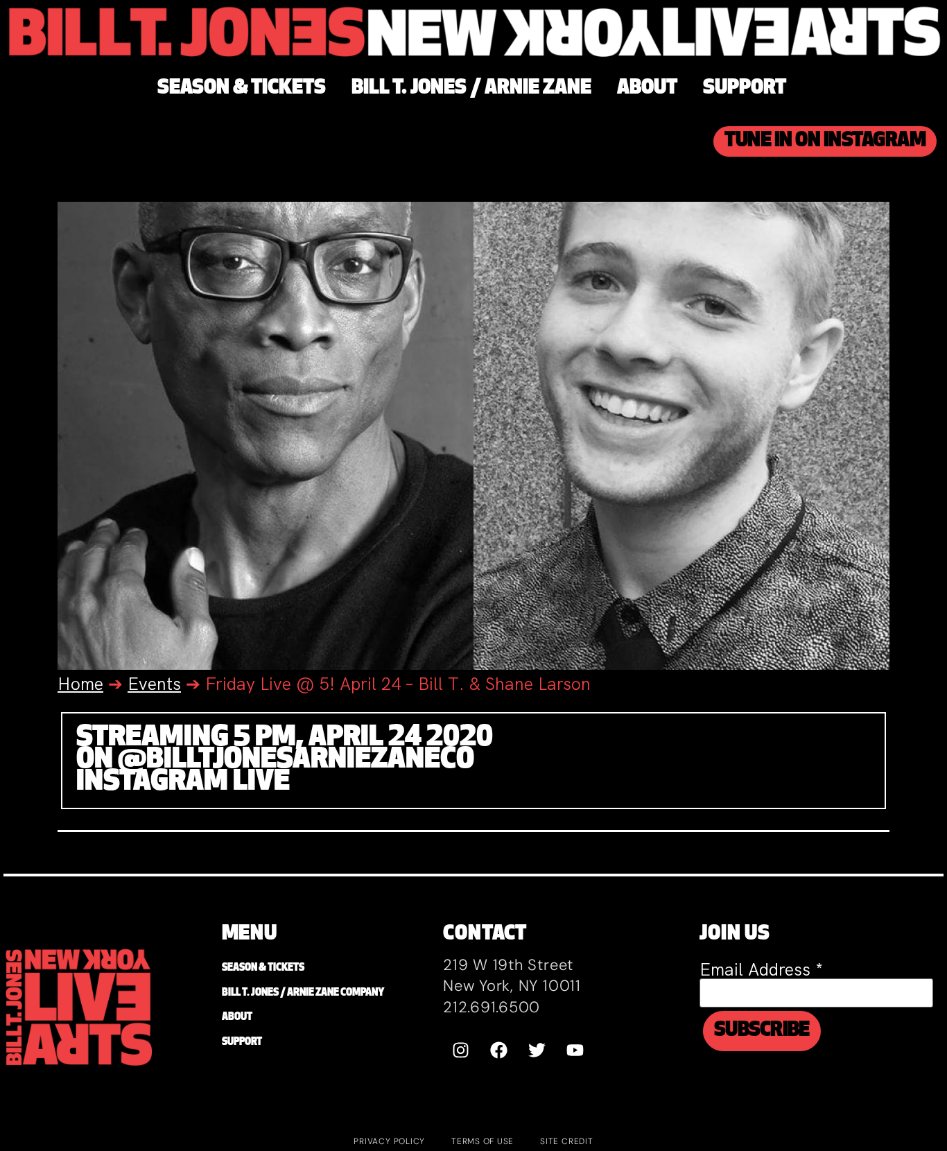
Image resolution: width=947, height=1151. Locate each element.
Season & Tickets (263, 968)
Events (154, 684)
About (237, 1017)
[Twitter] (536, 1050)
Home (80, 684)
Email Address (761, 969)
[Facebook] (498, 1050)
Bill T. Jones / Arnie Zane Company (303, 993)
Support (242, 1042)
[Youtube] (574, 1050)
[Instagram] (460, 1050)
